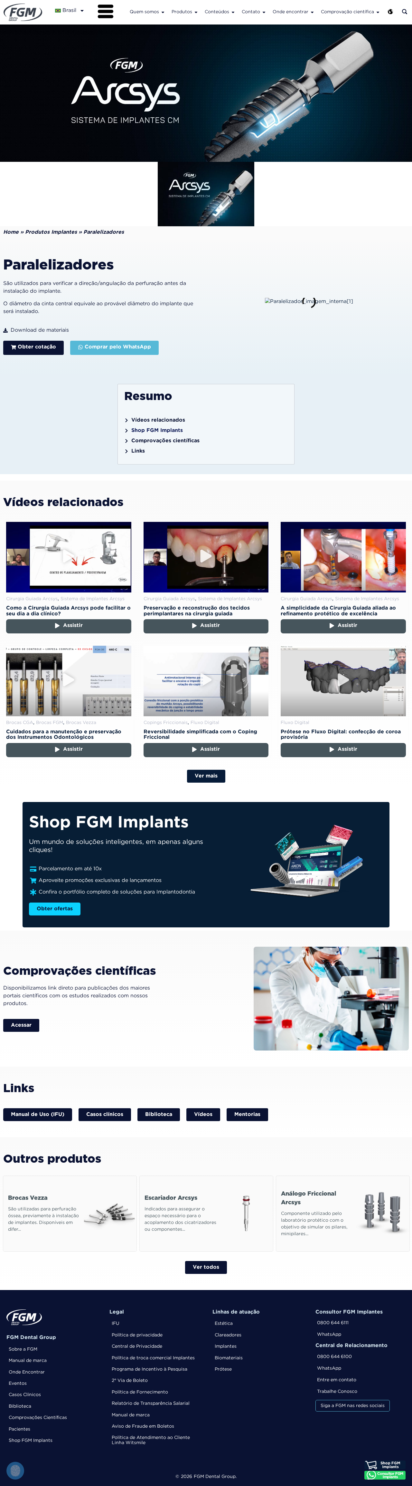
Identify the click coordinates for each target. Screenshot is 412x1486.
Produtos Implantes (51, 232)
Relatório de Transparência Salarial (151, 1403)
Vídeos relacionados (158, 420)
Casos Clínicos (25, 1395)
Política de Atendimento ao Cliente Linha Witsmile (151, 1440)
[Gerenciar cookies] (15, 1471)
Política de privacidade (137, 1335)
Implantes (226, 1346)
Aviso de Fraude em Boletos (143, 1426)
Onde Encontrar (27, 1372)
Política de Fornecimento (140, 1392)
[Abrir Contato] (264, 12)
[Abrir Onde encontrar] (312, 12)
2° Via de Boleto (130, 1381)
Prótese (223, 1369)
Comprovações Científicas (38, 1418)
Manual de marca (28, 1361)
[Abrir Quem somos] (163, 12)
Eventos (18, 1383)
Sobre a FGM (23, 1349)
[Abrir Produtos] (196, 12)
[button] (68, 557)
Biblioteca (20, 1406)
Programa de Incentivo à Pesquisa (149, 1369)
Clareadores (228, 1335)
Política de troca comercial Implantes (153, 1358)
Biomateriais (229, 1358)
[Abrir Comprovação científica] (378, 12)
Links (138, 451)
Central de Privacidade (137, 1346)
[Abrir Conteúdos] (233, 12)
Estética (224, 1323)
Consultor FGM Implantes (349, 1312)
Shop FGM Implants (157, 430)
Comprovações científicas (165, 440)
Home (11, 232)
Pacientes (19, 1429)
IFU (115, 1323)
